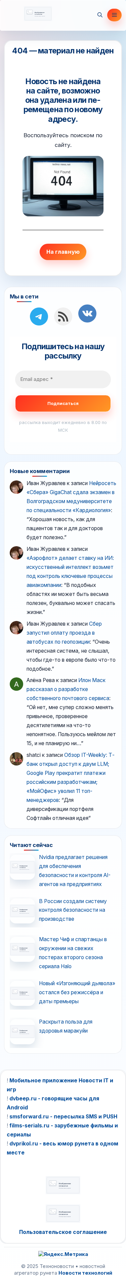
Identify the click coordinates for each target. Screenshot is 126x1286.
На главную (63, 251)
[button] (100, 15)
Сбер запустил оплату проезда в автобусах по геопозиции (64, 633)
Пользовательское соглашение (63, 1232)
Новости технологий (85, 1273)
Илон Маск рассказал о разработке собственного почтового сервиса (68, 689)
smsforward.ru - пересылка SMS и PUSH (63, 1116)
